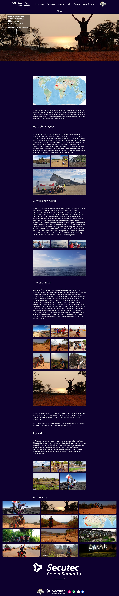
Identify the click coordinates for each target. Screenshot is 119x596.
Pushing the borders (14, 532)
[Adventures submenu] (55, 4)
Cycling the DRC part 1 (14, 518)
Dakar (84, 546)
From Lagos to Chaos (90, 532)
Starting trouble (50, 518)
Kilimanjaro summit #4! (15, 503)
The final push (49, 503)
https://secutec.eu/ (59, 579)
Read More (10, 510)
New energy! (48, 546)
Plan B (84, 518)
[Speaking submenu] (64, 4)
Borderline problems (52, 532)
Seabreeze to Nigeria (14, 546)
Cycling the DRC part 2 (91, 503)
